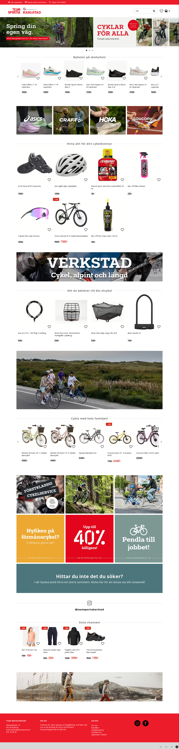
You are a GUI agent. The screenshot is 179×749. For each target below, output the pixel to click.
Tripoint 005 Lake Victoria (28, 236)
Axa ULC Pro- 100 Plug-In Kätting (32, 333)
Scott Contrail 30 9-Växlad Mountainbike (71, 236)
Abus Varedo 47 (134, 333)
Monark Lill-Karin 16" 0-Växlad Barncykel (62, 454)
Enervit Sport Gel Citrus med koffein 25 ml (107, 187)
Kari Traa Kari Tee (29, 650)
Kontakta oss (96, 732)
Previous (4, 33)
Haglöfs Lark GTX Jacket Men (72, 651)
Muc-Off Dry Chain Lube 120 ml (104, 236)
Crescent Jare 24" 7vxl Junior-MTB (120, 454)
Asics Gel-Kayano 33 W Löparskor (138, 85)
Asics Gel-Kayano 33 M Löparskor (95, 85)
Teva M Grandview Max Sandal (94, 651)
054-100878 (61, 2)
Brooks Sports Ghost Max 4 (73, 85)
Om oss (94, 725)
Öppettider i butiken (99, 734)
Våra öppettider (16, 2)
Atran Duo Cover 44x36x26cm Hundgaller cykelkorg (67, 334)
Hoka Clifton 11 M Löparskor (50, 85)
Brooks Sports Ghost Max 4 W (117, 85)
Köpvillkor (95, 728)
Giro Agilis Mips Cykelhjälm (66, 186)
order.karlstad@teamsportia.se (18, 730)
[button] (161, 10)
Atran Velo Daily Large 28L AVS (104, 333)
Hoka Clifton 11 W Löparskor (29, 85)
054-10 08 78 (11, 732)
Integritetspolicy (97, 730)
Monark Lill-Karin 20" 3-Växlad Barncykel (34, 454)
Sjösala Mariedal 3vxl (87, 453)
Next (175, 33)
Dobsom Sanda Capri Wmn (52, 651)
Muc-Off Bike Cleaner (136, 186)
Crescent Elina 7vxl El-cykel (147, 453)
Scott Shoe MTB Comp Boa (29, 186)
